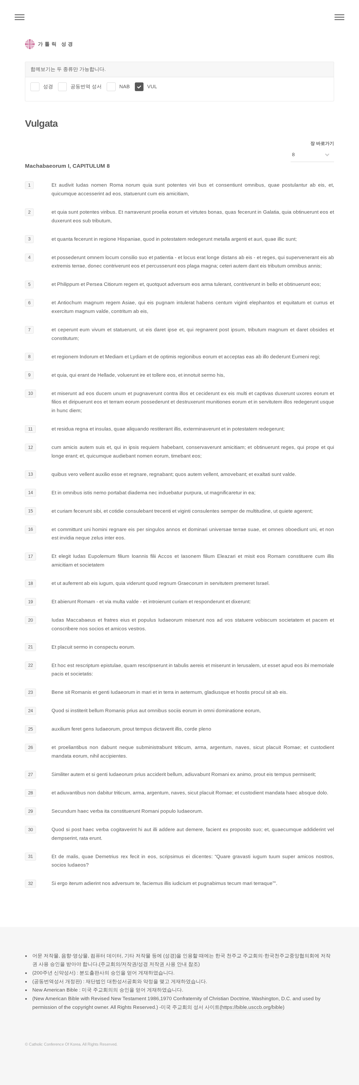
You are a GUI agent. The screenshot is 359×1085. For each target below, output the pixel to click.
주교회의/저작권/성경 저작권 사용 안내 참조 (149, 964)
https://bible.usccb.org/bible (252, 1007)
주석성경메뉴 (19, 17)
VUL (152, 86)
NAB (124, 86)
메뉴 (339, 17)
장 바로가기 (322, 143)
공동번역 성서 (86, 86)
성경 (48, 86)
